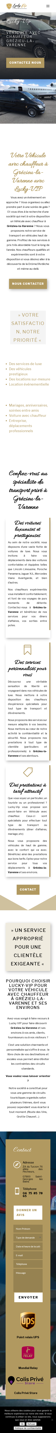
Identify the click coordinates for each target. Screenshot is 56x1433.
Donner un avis (26, 1213)
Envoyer (28, 1297)
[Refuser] (52, 1419)
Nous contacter (28, 283)
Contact (28, 889)
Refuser (31, 1424)
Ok (22, 1424)
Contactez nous (25, 62)
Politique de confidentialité (28, 1428)
